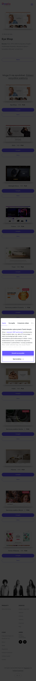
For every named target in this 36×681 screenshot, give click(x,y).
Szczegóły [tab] (12, 323)
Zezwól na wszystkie (18, 353)
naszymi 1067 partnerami (15, 332)
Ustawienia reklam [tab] (23, 323)
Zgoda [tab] (4, 323)
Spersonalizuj (17, 359)
